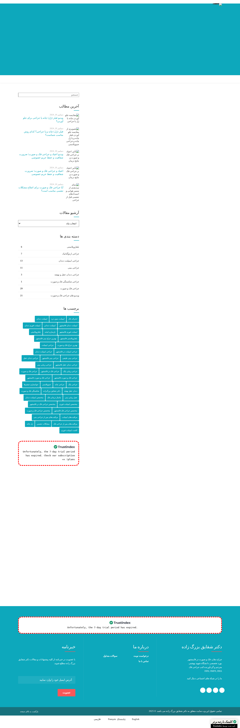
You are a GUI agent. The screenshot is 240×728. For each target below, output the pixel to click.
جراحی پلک (72, 384)
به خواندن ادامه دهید (184, 606)
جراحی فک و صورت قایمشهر (38, 378)
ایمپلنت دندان (42, 319)
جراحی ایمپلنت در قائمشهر (66, 352)
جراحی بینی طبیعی (69, 358)
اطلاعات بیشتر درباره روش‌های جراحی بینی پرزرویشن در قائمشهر (165, 298)
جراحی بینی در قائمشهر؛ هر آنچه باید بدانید (174, 537)
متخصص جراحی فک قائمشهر (65, 411)
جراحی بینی (186, 120)
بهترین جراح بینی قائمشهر (46, 338)
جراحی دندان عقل (30, 358)
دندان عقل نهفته (70, 391)
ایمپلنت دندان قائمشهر (68, 325)
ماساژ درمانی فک (54, 397)
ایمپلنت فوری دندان (32, 325)
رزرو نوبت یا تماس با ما (183, 545)
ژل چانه (30, 424)
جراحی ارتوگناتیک (70, 253)
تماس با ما (144, 661)
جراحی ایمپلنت (48, 345)
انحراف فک (72, 319)
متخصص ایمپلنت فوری (68, 404)
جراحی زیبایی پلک (70, 371)
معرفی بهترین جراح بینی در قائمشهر (177, 541)
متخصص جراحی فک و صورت (38, 411)
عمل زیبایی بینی (71, 397)
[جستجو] (18, 95)
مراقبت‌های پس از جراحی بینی (46, 417)
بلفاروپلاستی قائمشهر (68, 338)
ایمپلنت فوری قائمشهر (68, 332)
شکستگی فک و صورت (30, 391)
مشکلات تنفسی (43, 424)
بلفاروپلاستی (73, 247)
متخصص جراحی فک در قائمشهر (42, 404)
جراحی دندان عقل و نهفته (66, 274)
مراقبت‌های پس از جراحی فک (65, 424)
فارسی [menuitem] (97, 719)
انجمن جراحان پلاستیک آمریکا (145, 563)
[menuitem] (137, 719)
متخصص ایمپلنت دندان (34, 397)
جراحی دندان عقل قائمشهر (66, 365)
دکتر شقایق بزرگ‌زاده (127, 590)
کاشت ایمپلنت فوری (69, 430)
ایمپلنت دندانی (50, 325)
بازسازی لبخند (50, 332)
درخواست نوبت (141, 656)
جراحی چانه (59, 384)
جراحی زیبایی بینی (44, 365)
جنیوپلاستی (46, 384)
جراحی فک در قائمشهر (50, 371)
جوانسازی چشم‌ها (31, 384)
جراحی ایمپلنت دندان (69, 260)
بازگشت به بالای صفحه (29, 711)
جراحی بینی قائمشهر (50, 358)
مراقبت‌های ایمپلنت (69, 417)
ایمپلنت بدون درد (57, 319)
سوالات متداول (110, 656)
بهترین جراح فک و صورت (67, 345)
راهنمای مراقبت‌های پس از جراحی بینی (178, 472)
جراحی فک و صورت (69, 288)
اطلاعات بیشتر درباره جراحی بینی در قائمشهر (175, 226)
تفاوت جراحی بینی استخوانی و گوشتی (148, 131)
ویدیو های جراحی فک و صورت (65, 295)
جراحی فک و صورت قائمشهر (65, 378)
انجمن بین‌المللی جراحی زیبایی (155, 567)
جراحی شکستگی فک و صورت (65, 281)
